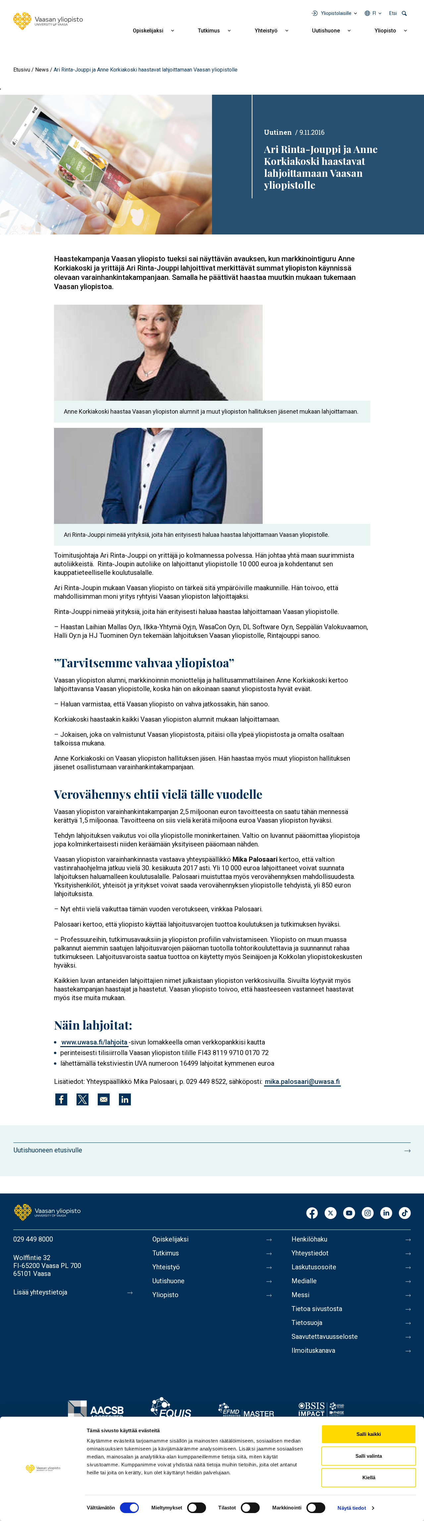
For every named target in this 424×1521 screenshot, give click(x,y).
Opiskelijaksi (148, 30)
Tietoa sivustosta (317, 1309)
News (42, 70)
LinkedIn (386, 1213)
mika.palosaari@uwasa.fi (302, 1082)
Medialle (304, 1281)
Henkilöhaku (309, 1239)
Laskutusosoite (314, 1267)
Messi (300, 1295)
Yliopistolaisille (336, 13)
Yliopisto (385, 30)
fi (374, 13)
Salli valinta (368, 1456)
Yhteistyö (266, 30)
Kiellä (368, 1477)
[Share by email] (104, 1099)
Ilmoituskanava (313, 1350)
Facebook (312, 1213)
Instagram (368, 1213)
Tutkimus (209, 30)
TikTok (405, 1213)
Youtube (349, 1213)
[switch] (196, 1507)
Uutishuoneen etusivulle (48, 1150)
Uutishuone (326, 30)
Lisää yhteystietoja (40, 1292)
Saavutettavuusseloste (325, 1337)
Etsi (393, 13)
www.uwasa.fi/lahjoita (94, 1042)
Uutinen (278, 132)
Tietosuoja (307, 1323)
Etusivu (21, 70)
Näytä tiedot (352, 1508)
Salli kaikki (368, 1434)
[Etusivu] (48, 21)
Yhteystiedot (310, 1253)
